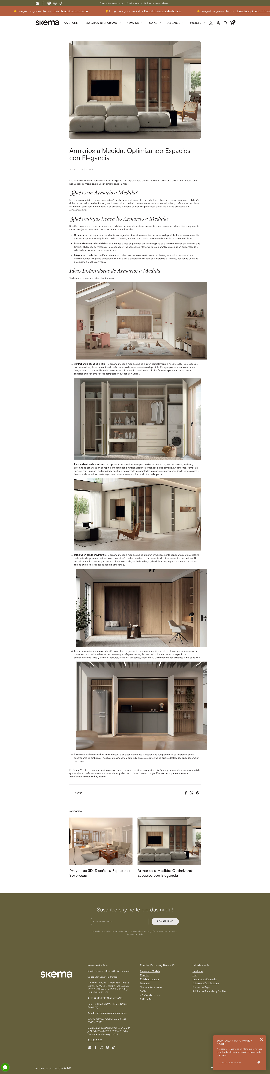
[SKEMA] (47, 23)
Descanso (145, 983)
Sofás (143, 991)
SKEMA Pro (146, 999)
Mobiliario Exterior (149, 979)
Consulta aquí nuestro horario (21, 11)
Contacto (197, 971)
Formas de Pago (201, 987)
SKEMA (67, 1068)
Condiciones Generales (204, 979)
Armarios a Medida (150, 971)
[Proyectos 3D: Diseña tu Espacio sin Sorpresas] (100, 841)
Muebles (144, 975)
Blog (194, 975)
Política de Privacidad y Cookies (209, 991)
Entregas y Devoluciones (205, 983)
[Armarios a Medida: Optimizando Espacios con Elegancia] (169, 841)
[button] (225, 23)
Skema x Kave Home (151, 987)
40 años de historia (150, 995)
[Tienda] (211, 23)
